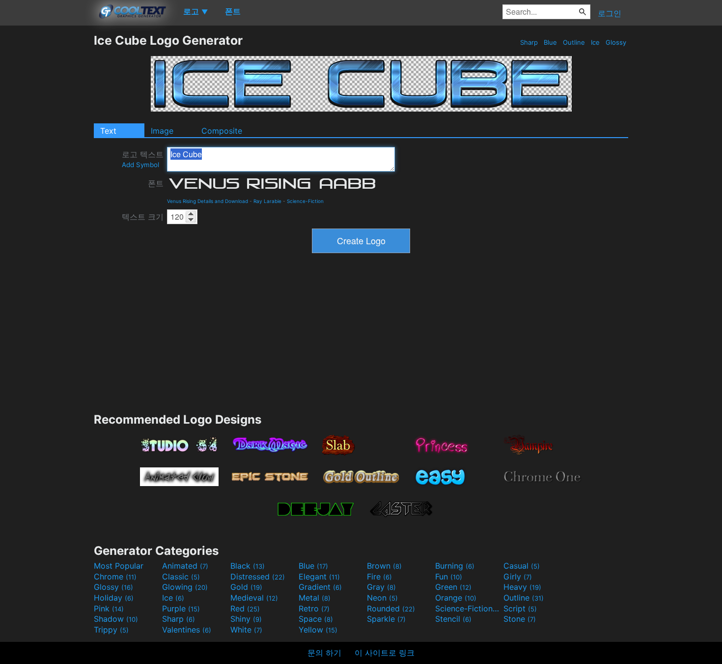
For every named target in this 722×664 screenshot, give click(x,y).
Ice (595, 42)
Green (453, 587)
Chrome (115, 576)
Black (247, 566)
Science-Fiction (305, 201)
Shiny (246, 619)
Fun (448, 576)
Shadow (116, 619)
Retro (314, 608)
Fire (379, 576)
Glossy (616, 42)
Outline (574, 42)
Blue (550, 42)
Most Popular (118, 566)
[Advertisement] (46, 180)
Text (108, 131)
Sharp (529, 42)
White (246, 630)
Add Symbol (140, 165)
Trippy (111, 630)
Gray (381, 587)
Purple (181, 608)
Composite (221, 131)
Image (162, 131)
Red (245, 608)
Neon (382, 598)
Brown (384, 566)
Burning (454, 566)
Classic (181, 576)
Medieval (254, 598)
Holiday (114, 598)
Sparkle (386, 619)
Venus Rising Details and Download (207, 201)
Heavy (522, 587)
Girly (517, 576)
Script (520, 608)
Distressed (257, 576)
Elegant (319, 576)
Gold (246, 587)
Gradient (320, 587)
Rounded (391, 608)
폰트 (156, 183)
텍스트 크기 (143, 217)
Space (316, 619)
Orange (455, 598)
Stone (519, 619)
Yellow (318, 630)
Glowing (185, 587)
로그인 (609, 13)
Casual (521, 566)
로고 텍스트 (143, 159)
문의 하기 (324, 653)
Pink (109, 608)
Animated (185, 566)
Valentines (186, 630)
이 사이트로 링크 (385, 653)
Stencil (453, 619)
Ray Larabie (267, 201)
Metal (315, 598)
